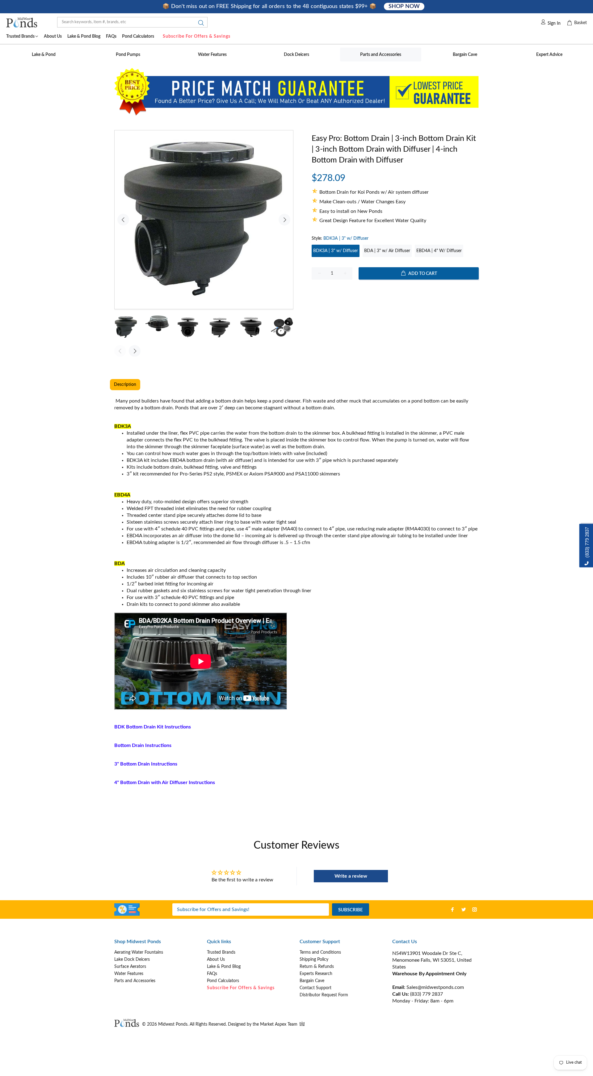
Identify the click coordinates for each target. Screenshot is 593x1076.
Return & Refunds (317, 966)
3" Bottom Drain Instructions (145, 764)
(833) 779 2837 (426, 994)
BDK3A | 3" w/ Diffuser (335, 251)
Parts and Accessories (134, 981)
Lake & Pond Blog (224, 966)
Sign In (554, 23)
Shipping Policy (314, 959)
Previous (123, 220)
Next (284, 220)
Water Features (128, 974)
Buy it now (395, 293)
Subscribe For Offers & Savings (196, 36)
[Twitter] (464, 909)
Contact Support (315, 988)
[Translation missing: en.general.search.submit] (199, 24)
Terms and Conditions (320, 952)
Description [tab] (125, 384)
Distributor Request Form (324, 995)
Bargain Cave (312, 981)
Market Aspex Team (279, 1024)
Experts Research (316, 974)
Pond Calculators (223, 981)
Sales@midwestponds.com (434, 987)
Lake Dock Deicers (132, 959)
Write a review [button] (350, 876)
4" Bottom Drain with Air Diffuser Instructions (164, 782)
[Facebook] (452, 909)
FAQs (212, 974)
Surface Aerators (130, 966)
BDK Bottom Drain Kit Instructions (152, 726)
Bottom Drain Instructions (142, 745)
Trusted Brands (221, 952)
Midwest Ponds (172, 1024)
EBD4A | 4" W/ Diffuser (439, 251)
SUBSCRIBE (350, 910)
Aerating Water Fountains (138, 952)
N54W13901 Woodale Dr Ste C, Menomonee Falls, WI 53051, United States (432, 960)
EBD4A (177, 460)
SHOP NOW (404, 6)
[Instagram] (475, 909)
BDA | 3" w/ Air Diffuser (387, 251)
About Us (216, 959)
